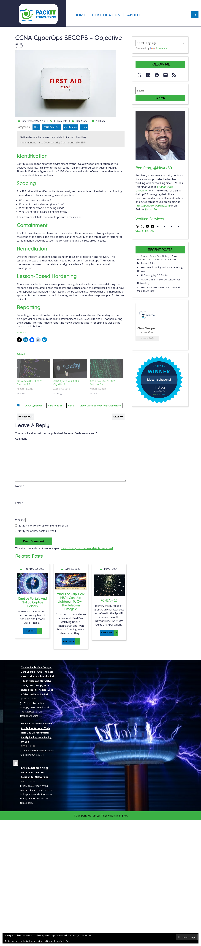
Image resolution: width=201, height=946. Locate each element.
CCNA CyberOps (51, 127)
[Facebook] (156, 74)
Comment (22, 438)
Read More (29, 630)
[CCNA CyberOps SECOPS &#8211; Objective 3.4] (106, 368)
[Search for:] (160, 90)
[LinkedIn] (148, 74)
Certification (106, 14)
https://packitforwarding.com (153, 205)
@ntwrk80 (151, 209)
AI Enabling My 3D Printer (154, 275)
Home (80, 14)
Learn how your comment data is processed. (87, 548)
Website (20, 520)
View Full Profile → (146, 231)
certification (55, 405)
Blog (36, 127)
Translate (161, 48)
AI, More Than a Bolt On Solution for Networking (158, 281)
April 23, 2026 (72, 568)
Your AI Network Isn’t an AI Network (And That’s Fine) (158, 289)
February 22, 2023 (34, 568)
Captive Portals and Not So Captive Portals (32, 602)
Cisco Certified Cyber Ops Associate (100, 405)
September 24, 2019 (33, 120)
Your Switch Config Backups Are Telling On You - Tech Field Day (36, 728)
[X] (139, 74)
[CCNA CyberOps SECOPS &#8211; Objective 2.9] (33, 368)
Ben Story (81, 120)
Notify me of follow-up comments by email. (43, 525)
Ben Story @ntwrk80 (154, 167)
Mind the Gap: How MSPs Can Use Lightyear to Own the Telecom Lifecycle (70, 601)
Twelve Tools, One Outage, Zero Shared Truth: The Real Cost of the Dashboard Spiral (157, 259)
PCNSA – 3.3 (108, 600)
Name (19, 486)
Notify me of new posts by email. (37, 531)
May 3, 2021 (110, 568)
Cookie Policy (65, 941)
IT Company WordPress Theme (91, 815)
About (133, 14)
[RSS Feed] (174, 74)
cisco (84, 127)
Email (19, 503)
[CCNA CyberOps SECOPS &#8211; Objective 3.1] (70, 368)
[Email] (165, 74)
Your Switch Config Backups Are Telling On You (160, 269)
